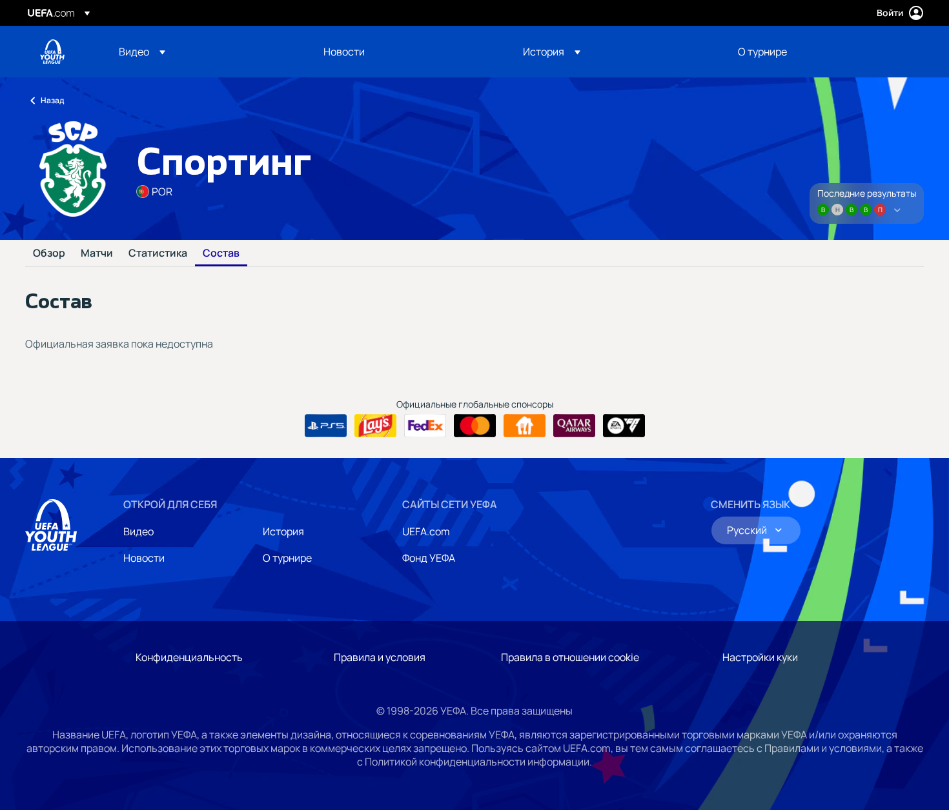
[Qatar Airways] (574, 425)
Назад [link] (52, 100)
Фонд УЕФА (428, 558)
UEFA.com (426, 531)
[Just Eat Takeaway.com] (525, 425)
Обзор (49, 253)
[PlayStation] (326, 425)
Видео (138, 531)
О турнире (287, 558)
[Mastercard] (475, 425)
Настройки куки (760, 657)
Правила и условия (379, 657)
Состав (221, 253)
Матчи (97, 253)
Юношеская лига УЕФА (52, 51)
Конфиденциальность (189, 657)
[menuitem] (205, 51)
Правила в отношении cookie (570, 657)
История (283, 531)
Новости (144, 558)
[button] (142, 51)
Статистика (157, 253)
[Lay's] (375, 425)
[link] (344, 51)
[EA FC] (624, 425)
